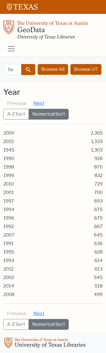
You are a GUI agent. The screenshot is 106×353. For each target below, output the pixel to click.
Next (38, 103)
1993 (8, 260)
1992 (8, 226)
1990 (8, 158)
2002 (8, 277)
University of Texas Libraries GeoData (45, 31)
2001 (8, 192)
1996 (8, 218)
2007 (8, 235)
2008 (8, 294)
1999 (8, 175)
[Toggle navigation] (11, 48)
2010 (8, 184)
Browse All (52, 69)
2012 (8, 269)
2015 (8, 141)
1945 (8, 150)
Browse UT (86, 69)
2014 (8, 286)
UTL (45, 344)
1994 (8, 209)
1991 (8, 243)
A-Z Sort (16, 114)
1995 (8, 252)
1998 (8, 167)
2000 (8, 133)
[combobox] (13, 69)
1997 (8, 201)
